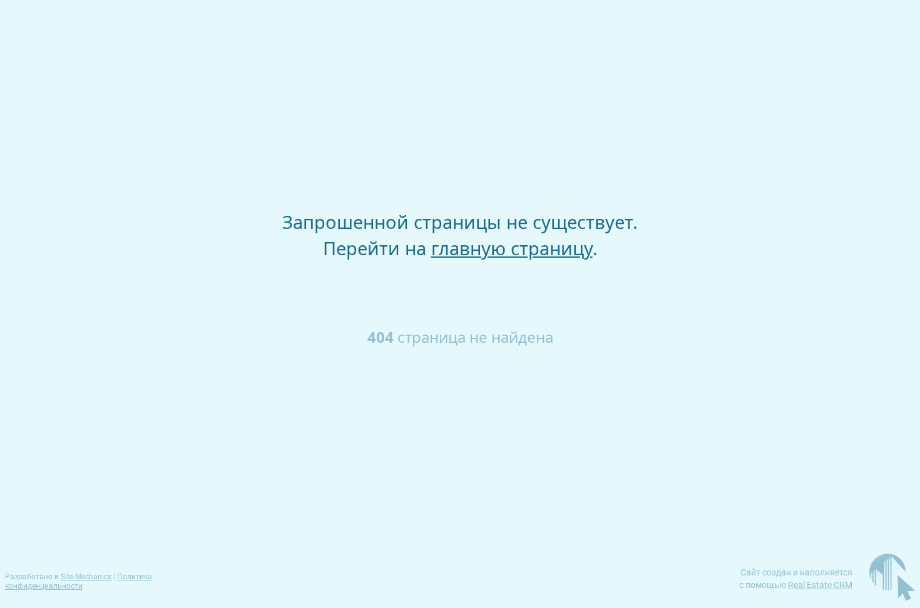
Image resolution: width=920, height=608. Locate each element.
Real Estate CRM (820, 585)
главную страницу (512, 248)
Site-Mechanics (86, 576)
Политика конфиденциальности (78, 581)
